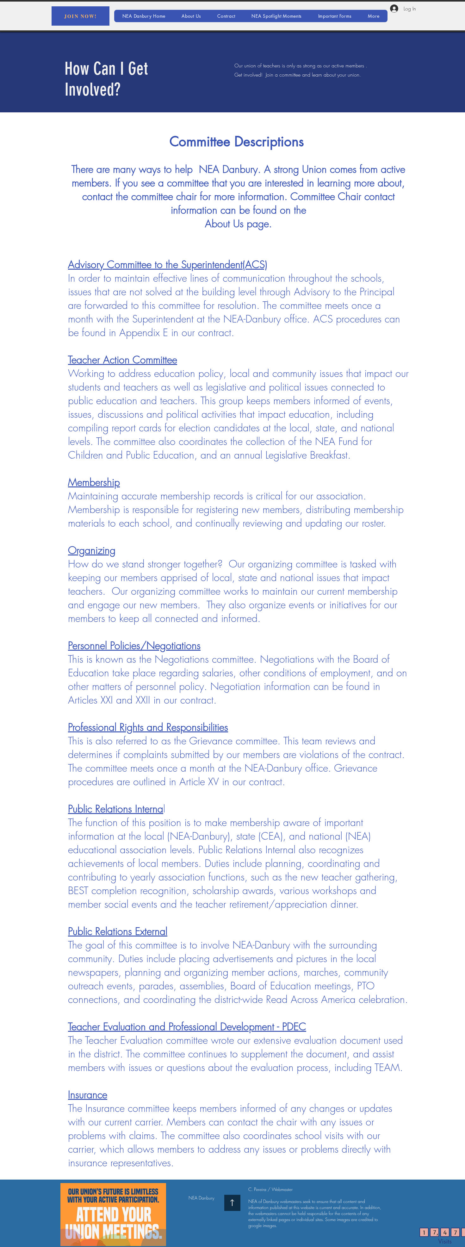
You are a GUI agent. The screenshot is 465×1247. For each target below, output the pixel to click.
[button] (374, 16)
